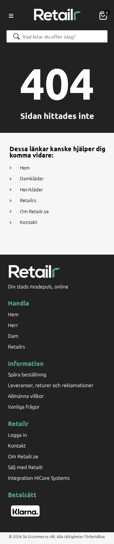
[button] (11, 16)
